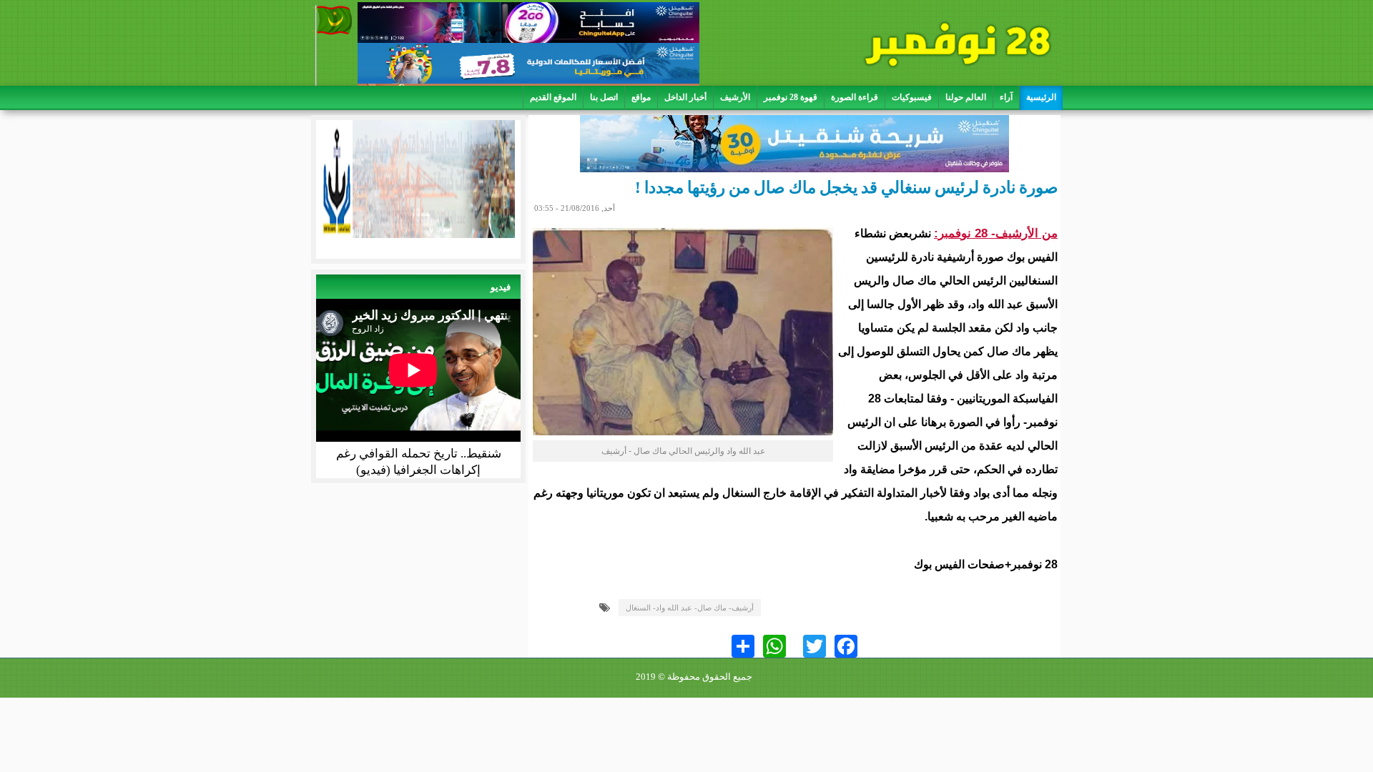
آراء (1006, 97)
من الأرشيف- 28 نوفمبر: (996, 233)
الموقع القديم (553, 97)
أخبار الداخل (685, 97)
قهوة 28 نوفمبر (790, 97)
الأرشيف (735, 97)
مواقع (641, 97)
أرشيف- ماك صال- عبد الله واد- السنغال (690, 607)
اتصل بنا (604, 97)
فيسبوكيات (912, 97)
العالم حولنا (965, 97)
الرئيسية (1041, 97)
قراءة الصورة (854, 97)
